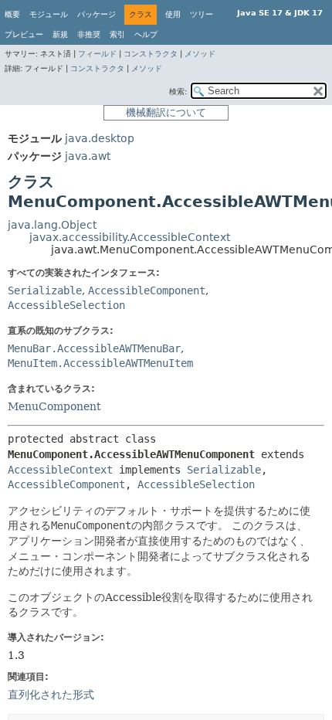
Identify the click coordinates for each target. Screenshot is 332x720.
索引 (117, 34)
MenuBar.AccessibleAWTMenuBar (94, 348)
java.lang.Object (52, 225)
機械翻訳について (166, 112)
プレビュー (24, 34)
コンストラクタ (151, 53)
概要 (12, 14)
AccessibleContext (60, 470)
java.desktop (99, 138)
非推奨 (88, 34)
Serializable (45, 290)
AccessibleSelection (66, 305)
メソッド (200, 53)
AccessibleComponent (146, 290)
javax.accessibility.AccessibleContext (129, 237)
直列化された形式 (51, 694)
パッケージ (96, 14)
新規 (60, 34)
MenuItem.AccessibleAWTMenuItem (100, 363)
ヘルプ (146, 34)
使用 (173, 14)
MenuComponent (54, 406)
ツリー (201, 14)
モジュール (48, 14)
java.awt (87, 156)
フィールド (97, 53)
